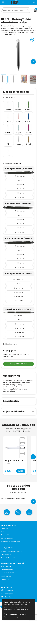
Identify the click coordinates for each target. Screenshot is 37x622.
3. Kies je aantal (10, 344)
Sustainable (6, 566)
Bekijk (20, 471)
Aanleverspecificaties (10, 541)
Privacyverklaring (8, 557)
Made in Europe (7, 573)
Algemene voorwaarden (11, 551)
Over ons (5, 528)
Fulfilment (5, 579)
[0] (34, 10)
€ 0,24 (8, 471)
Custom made (7, 570)
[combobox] (13, 10)
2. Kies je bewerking (12, 163)
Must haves (6, 576)
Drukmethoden (7, 535)
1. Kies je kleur (9, 98)
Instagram (8, 594)
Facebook (8, 590)
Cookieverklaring (8, 554)
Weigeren (23, 614)
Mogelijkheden (7, 538)
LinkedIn (7, 597)
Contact (4, 532)
